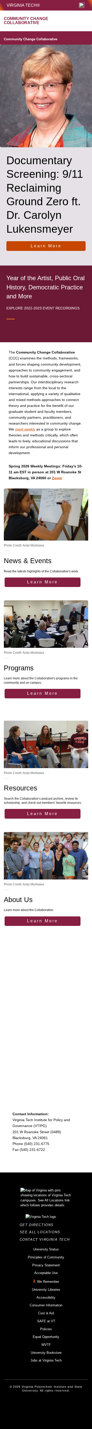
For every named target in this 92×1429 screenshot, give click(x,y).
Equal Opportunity (46, 1337)
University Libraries (46, 1289)
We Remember (48, 1282)
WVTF (46, 1345)
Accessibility (46, 1297)
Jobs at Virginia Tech (46, 1360)
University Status (46, 1249)
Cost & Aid (46, 1313)
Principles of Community (46, 1257)
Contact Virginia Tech (46, 1239)
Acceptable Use (46, 1273)
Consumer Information (46, 1305)
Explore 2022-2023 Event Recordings (42, 308)
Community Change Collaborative (30, 39)
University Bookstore (46, 1353)
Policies (46, 1329)
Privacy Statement (46, 1265)
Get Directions (38, 1225)
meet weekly (25, 429)
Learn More (46, 246)
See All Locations (41, 1232)
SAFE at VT (46, 1321)
